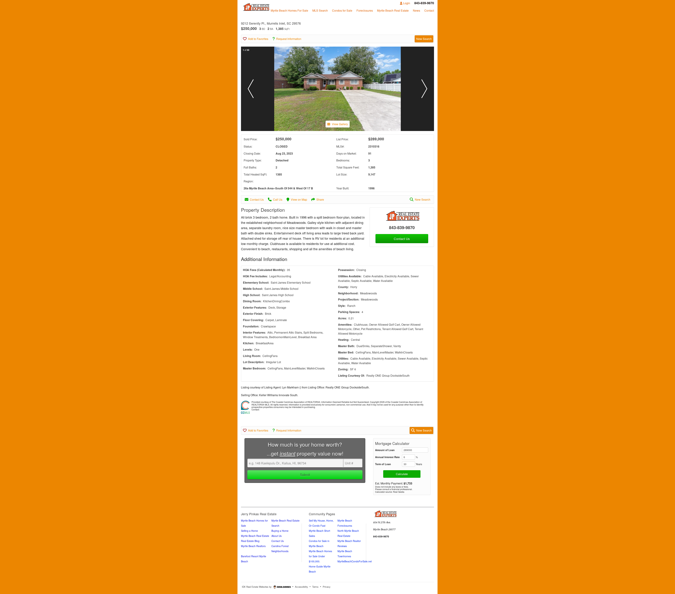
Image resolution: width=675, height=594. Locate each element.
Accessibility (301, 586)
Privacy (326, 586)
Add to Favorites (258, 39)
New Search (424, 39)
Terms (315, 586)
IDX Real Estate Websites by (257, 586)
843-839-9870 (402, 227)
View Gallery (340, 124)
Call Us (277, 199)
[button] (250, 89)
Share (320, 199)
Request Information (288, 39)
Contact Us (257, 199)
